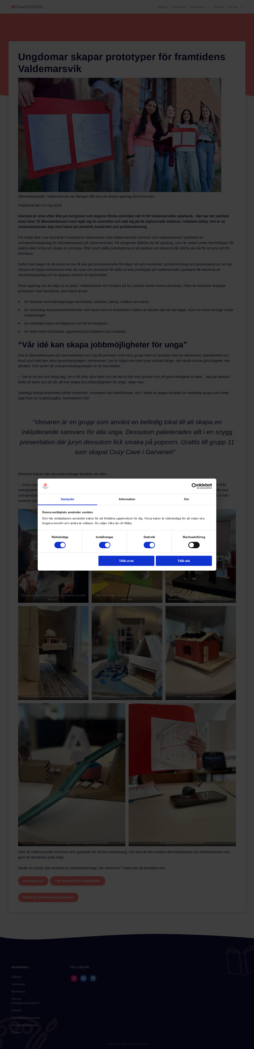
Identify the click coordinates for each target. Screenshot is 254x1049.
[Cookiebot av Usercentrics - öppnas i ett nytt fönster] (194, 486)
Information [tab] (127, 499)
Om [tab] (186, 499)
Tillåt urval (126, 560)
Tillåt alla (184, 560)
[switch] (104, 545)
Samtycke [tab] (67, 499)
